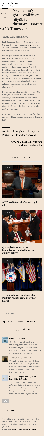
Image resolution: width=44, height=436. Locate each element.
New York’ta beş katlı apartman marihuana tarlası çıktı (25, 143)
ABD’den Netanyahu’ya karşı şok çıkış (19, 204)
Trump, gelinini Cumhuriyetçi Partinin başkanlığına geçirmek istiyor (19, 297)
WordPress (13, 429)
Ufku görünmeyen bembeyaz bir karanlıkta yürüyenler (22, 377)
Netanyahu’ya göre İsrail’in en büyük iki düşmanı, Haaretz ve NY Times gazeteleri (21, 19)
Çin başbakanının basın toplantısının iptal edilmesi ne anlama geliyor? (18, 250)
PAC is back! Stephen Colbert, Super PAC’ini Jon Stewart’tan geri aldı (21, 133)
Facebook (20, 322)
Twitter (9, 322)
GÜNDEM (7, 167)
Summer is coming (17, 338)
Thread (32, 322)
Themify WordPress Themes (27, 429)
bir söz (32, 45)
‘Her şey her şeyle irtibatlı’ (20, 357)
